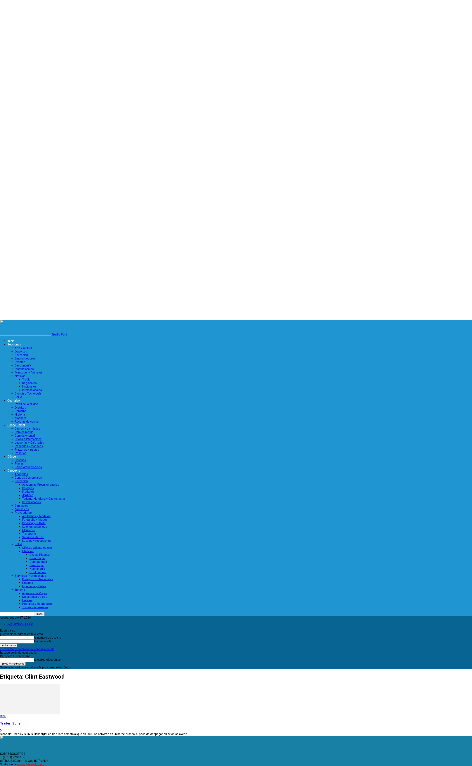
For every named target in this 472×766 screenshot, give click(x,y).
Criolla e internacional (28, 439)
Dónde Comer (16, 425)
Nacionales (29, 386)
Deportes (21, 351)
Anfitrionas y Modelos (36, 516)
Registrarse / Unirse (20, 624)
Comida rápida (24, 432)
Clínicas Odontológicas (37, 547)
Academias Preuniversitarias (40, 484)
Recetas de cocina (27, 421)
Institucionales (24, 369)
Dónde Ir (12, 456)
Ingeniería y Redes (34, 586)
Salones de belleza (34, 526)
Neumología (37, 568)
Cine (3, 716)
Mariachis (28, 530)
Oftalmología (38, 572)
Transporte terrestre (35, 607)
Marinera (20, 418)
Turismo (20, 590)
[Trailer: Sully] (30, 712)
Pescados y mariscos (29, 446)
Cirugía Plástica (40, 554)
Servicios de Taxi (33, 537)
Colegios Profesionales (37, 579)
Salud (18, 397)
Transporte (29, 533)
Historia (20, 414)
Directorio (13, 470)
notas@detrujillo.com (30, 764)
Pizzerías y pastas (27, 449)
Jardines (27, 495)
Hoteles (27, 600)
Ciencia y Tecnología (28, 393)
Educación (21, 355)
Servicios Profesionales (30, 575)
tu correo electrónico (47, 659)
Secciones (14, 344)
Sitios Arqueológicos (28, 467)
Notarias (27, 583)
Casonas (20, 460)
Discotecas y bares (34, 597)
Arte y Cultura (23, 348)
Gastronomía (23, 365)
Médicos (28, 551)
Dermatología (38, 561)
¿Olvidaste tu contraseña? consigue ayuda (27, 649)
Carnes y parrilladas (27, 428)
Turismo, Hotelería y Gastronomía (43, 498)
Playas (19, 463)
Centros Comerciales (28, 477)
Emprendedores (25, 358)
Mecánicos (22, 509)
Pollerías (20, 453)
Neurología (37, 565)
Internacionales (32, 390)
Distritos (20, 407)
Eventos (20, 362)
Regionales (29, 383)
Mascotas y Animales (29, 372)
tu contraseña (42, 641)
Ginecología (37, 558)
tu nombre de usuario (47, 637)
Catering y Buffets (34, 523)
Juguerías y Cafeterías (29, 442)
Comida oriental (25, 435)
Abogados (21, 474)
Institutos (28, 491)
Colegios (28, 488)
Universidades (31, 502)
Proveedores (23, 512)
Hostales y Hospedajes (37, 604)
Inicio (10, 341)
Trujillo (26, 379)
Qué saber (14, 400)
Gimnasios (21, 505)
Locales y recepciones (36, 540)
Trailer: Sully (10, 723)
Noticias (20, 376)
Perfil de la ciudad (26, 404)
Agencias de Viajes (34, 593)
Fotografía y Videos (35, 519)
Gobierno (20, 411)
